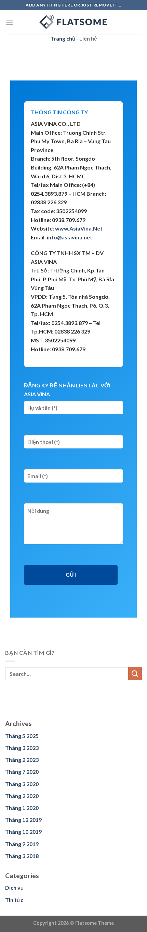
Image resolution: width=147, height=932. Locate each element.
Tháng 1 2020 (22, 807)
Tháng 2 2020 (22, 796)
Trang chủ (62, 38)
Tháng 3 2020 (22, 784)
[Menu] (9, 22)
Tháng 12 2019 (23, 819)
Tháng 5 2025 (22, 736)
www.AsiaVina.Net (79, 228)
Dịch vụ (14, 887)
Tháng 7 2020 (22, 771)
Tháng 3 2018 (22, 856)
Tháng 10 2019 (23, 831)
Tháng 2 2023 (22, 759)
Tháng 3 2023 (22, 747)
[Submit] (135, 673)
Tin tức (14, 900)
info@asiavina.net (69, 237)
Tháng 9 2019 (22, 844)
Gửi (71, 575)
